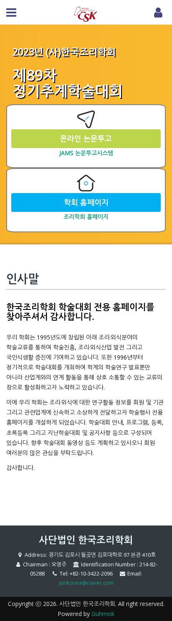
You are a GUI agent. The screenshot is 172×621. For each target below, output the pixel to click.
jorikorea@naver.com (86, 582)
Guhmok (102, 614)
